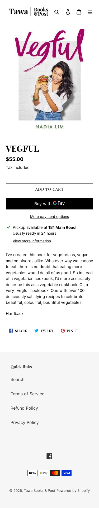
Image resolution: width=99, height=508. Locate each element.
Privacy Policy (25, 422)
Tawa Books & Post (39, 490)
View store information (32, 241)
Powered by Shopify (73, 490)
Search (17, 379)
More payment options (49, 216)
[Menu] (90, 11)
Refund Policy (24, 408)
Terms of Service (27, 393)
